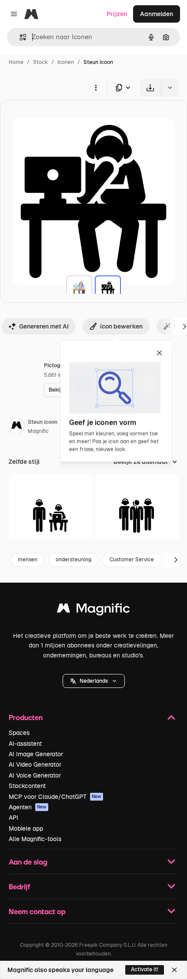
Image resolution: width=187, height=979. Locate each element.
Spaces (19, 733)
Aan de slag (28, 861)
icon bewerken (121, 326)
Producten (26, 717)
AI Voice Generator (35, 775)
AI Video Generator (35, 764)
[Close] (174, 970)
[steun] (79, 288)
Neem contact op (37, 911)
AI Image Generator (36, 754)
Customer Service (132, 559)
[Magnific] (93, 610)
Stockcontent (27, 786)
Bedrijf (19, 886)
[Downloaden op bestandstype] (123, 88)
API (13, 817)
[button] (94, 681)
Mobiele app (26, 828)
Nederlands (94, 680)
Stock (40, 62)
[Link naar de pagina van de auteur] (16, 427)
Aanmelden (156, 14)
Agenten (28, 807)
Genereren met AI (44, 326)
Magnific (38, 431)
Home (16, 62)
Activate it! (144, 969)
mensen (27, 559)
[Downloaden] (150, 88)
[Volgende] (176, 560)
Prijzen (117, 14)
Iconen (65, 62)
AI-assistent (25, 744)
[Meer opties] (95, 87)
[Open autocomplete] (19, 37)
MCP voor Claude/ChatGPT (55, 797)
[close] (159, 353)
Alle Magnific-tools (35, 839)
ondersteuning (73, 559)
